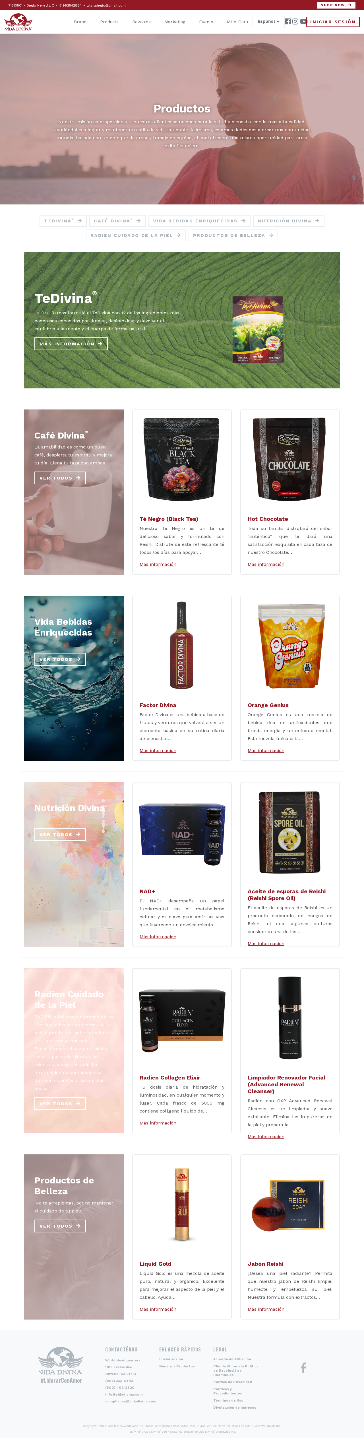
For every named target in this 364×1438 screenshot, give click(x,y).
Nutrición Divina (285, 221)
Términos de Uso (228, 1400)
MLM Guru (237, 21)
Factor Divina (158, 705)
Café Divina (113, 221)
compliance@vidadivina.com (130, 1401)
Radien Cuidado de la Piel (131, 235)
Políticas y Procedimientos (227, 1391)
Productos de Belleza (229, 235)
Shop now (333, 5)
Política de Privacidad (232, 1382)
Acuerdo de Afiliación (232, 1359)
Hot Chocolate (268, 518)
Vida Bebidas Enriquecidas (195, 221)
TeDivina (59, 221)
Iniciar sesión (333, 21)
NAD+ (147, 891)
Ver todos (56, 478)
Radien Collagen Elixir (170, 1077)
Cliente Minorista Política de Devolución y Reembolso (235, 1370)
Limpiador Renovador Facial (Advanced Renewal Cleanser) (286, 1084)
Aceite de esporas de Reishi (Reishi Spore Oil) (287, 895)
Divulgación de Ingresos (234, 1408)
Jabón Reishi (265, 1263)
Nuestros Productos (177, 1366)
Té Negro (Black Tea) (169, 518)
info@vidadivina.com (124, 1394)
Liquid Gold (155, 1263)
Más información (67, 343)
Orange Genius (268, 705)
